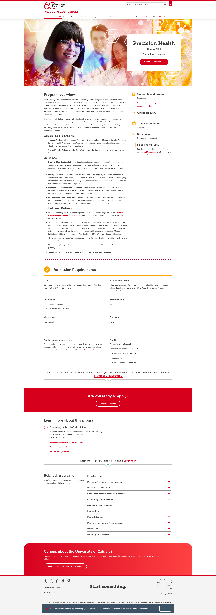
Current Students (69, 17)
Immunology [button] (93, 511)
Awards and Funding (88, 17)
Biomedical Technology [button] (98, 487)
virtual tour (130, 460)
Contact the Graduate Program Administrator (68, 442)
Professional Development (111, 17)
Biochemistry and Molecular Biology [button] (104, 481)
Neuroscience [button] (94, 528)
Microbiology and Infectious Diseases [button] (105, 522)
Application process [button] (108, 403)
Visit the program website (60, 447)
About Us (153, 17)
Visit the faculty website (59, 451)
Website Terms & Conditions (137, 608)
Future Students (50, 17)
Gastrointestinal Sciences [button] (99, 505)
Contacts (167, 17)
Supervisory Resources (135, 17)
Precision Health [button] (95, 476)
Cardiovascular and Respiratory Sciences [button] (107, 493)
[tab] (129, 476)
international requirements (108, 376)
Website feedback (49, 593)
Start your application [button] (154, 61)
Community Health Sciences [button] (101, 499)
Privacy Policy (48, 590)
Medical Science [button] (95, 517)
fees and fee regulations (149, 152)
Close (165, 608)
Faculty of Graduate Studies (61, 12)
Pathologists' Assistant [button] (98, 534)
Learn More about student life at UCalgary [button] (65, 566)
